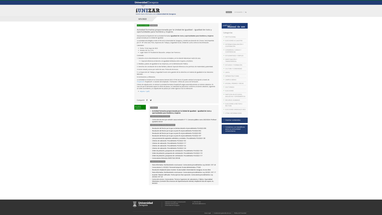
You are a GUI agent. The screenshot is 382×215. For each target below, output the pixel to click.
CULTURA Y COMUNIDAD (233, 69)
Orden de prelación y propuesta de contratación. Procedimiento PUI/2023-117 (177, 156)
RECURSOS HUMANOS (232, 100)
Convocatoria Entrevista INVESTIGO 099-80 (166, 158)
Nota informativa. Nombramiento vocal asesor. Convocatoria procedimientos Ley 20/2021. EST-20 (184, 165)
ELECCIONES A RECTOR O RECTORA (233, 105)
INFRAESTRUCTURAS (232, 76)
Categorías (227, 32)
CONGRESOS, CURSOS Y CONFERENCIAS (233, 51)
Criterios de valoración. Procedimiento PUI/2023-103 (169, 141)
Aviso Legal (207, 213)
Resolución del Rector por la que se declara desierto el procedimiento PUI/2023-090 (179, 128)
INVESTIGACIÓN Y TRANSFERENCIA (231, 60)
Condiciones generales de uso (222, 213)
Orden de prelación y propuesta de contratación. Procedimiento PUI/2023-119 (177, 153)
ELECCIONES (229, 91)
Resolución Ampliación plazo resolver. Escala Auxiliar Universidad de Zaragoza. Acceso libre (181, 170)
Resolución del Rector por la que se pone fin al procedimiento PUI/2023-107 (176, 136)
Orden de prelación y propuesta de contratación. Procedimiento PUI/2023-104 (177, 151)
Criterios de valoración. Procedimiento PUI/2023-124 (169, 148)
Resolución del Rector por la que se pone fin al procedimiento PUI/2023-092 (176, 131)
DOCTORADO (229, 87)
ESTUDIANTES (238, 12)
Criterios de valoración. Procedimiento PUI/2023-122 (169, 146)
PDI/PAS (228, 12)
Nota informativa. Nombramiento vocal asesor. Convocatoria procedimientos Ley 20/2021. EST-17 (184, 172)
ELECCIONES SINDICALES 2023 (235, 109)
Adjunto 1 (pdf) (145, 91)
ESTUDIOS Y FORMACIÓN (233, 65)
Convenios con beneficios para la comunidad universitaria (235, 129)
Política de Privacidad (240, 213)
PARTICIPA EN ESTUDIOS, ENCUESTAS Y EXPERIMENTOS (235, 95)
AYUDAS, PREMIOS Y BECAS (234, 83)
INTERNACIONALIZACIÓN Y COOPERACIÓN (234, 45)
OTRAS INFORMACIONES (233, 113)
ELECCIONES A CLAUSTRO (234, 41)
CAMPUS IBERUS (230, 80)
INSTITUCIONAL (230, 37)
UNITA (227, 72)
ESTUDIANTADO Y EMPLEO (234, 56)
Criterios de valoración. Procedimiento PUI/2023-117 (169, 143)
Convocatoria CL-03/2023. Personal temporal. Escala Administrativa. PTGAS (176, 167)
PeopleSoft (140, 82)
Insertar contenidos (233, 120)
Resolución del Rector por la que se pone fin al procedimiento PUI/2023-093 (176, 133)
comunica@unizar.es (200, 203)
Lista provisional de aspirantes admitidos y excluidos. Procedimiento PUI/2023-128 (178, 138)
